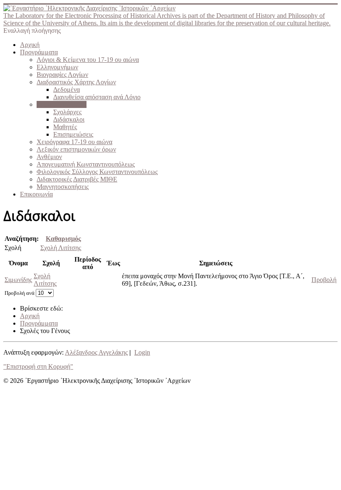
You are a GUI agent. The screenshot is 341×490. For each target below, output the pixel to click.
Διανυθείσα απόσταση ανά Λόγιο (97, 96)
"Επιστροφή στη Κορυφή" (38, 366)
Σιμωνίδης (18, 279)
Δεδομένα (66, 89)
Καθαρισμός (63, 238)
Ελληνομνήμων (57, 67)
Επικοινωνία (36, 194)
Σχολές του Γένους (61, 104)
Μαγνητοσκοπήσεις (63, 186)
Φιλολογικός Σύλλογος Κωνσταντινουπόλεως (97, 171)
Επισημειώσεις (73, 134)
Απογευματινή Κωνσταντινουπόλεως (86, 164)
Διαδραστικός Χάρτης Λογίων (76, 82)
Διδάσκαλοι (68, 119)
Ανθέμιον (49, 156)
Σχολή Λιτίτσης (60, 247)
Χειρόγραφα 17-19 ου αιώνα (74, 141)
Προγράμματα (39, 52)
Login (142, 352)
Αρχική (30, 44)
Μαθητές (65, 126)
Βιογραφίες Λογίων (62, 74)
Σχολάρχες (67, 111)
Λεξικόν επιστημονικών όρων (76, 149)
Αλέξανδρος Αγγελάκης (96, 352)
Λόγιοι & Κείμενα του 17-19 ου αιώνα (88, 59)
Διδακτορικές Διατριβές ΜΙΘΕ (77, 179)
